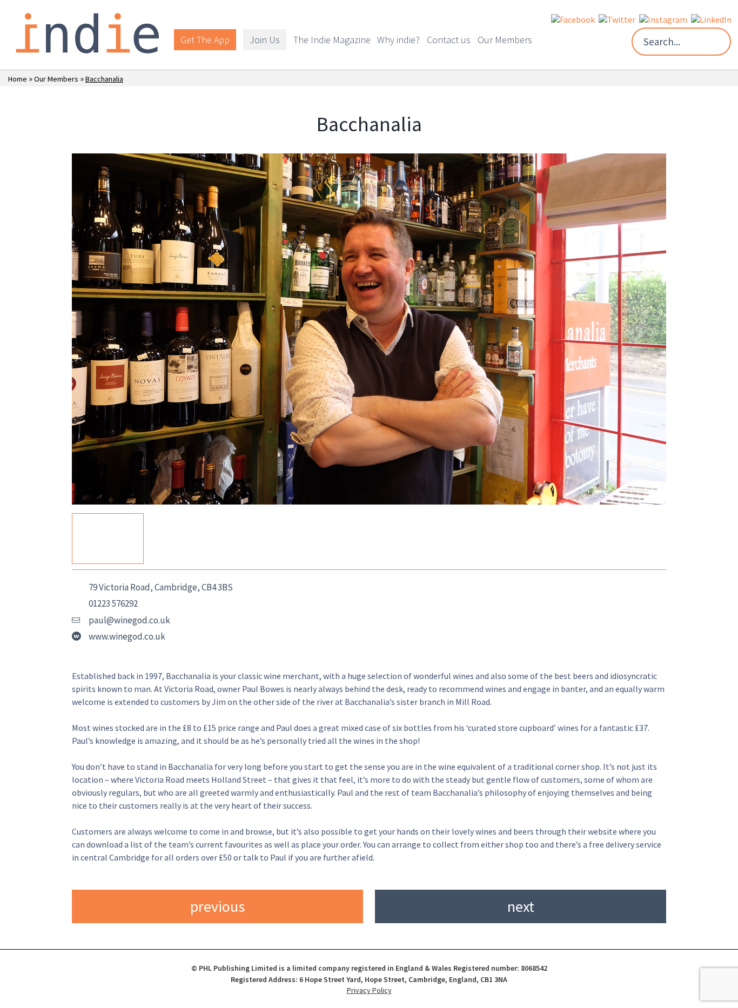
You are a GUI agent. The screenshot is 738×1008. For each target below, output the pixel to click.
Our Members (505, 39)
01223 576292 (113, 603)
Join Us (265, 39)
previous (217, 906)
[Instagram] (663, 18)
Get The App (205, 39)
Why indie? (398, 39)
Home (17, 79)
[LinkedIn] (711, 18)
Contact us (449, 39)
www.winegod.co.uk (127, 636)
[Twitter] (617, 18)
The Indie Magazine (332, 39)
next (520, 906)
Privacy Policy (369, 990)
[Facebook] (573, 18)
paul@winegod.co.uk (129, 620)
